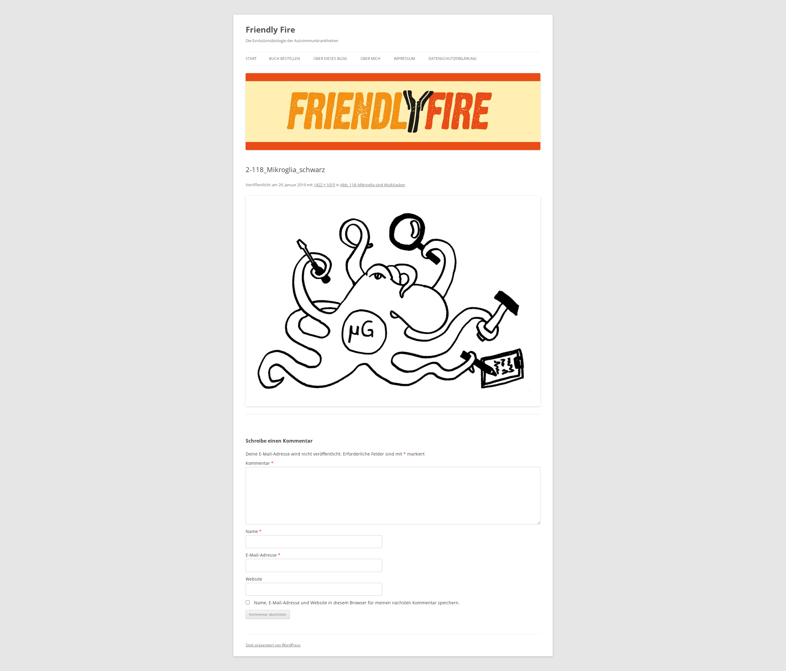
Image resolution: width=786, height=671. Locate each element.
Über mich (370, 58)
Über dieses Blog (330, 58)
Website (254, 579)
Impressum (404, 58)
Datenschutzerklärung (453, 58)
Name (254, 531)
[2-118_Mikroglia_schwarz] (393, 301)
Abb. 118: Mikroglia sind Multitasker (372, 184)
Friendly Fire (270, 29)
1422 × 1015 (324, 184)
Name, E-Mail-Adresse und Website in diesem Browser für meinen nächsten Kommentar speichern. (357, 603)
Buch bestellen (284, 58)
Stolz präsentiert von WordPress (273, 645)
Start (251, 58)
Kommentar (260, 463)
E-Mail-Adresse (263, 555)
